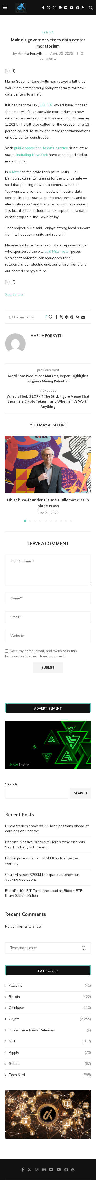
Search (11, 784)
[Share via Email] (83, 317)
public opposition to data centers (41, 148)
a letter (15, 172)
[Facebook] (43, 7)
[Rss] (83, 7)
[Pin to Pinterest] (66, 317)
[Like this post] (50, 317)
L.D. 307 (46, 105)
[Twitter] (48, 7)
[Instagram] (54, 7)
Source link (14, 294)
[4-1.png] (48, 723)
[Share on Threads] (72, 317)
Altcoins (50, 985)
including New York (32, 154)
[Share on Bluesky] (77, 317)
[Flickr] (65, 7)
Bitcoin (50, 996)
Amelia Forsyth (30, 53)
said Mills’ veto (57, 251)
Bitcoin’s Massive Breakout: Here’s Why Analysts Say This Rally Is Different (45, 845)
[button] (9, 478)
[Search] (90, 7)
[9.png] (48, 1092)
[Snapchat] (77, 7)
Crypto (50, 1019)
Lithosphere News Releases (50, 1030)
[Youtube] (71, 7)
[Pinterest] (60, 7)
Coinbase (50, 1007)
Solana (50, 1063)
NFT (50, 1041)
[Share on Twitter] (61, 317)
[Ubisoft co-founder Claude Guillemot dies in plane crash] (48, 464)
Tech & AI (50, 1074)
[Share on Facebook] (56, 317)
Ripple (50, 1052)
